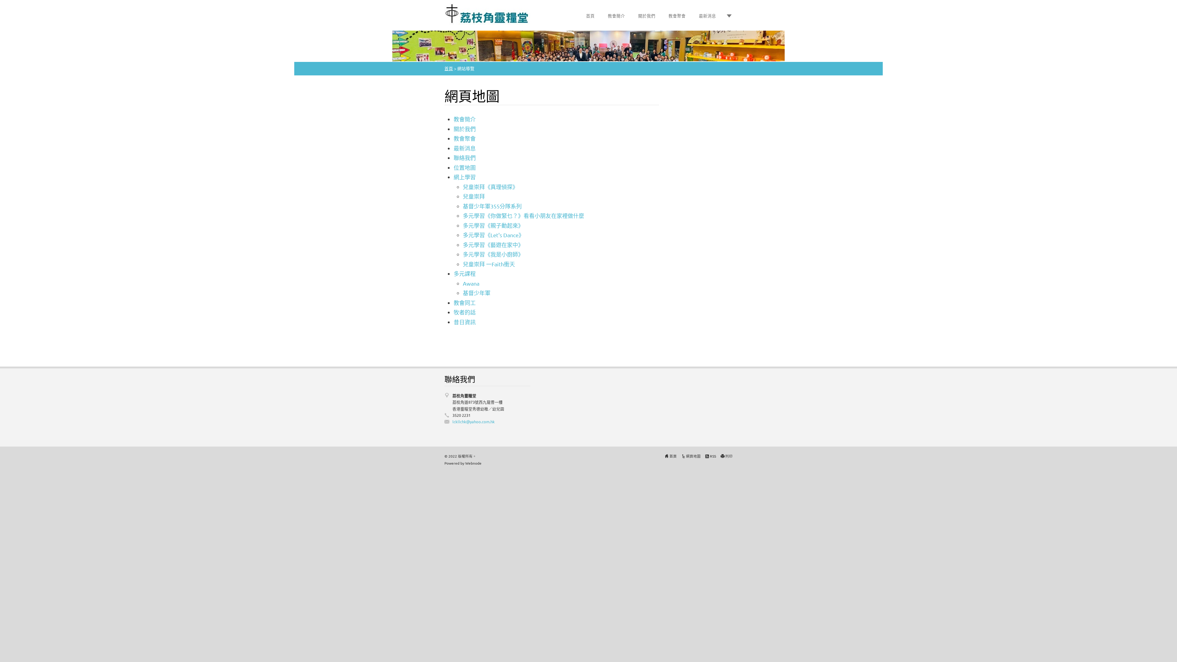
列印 (729, 456)
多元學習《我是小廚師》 (493, 254)
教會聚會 (677, 15)
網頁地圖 (693, 456)
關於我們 (646, 15)
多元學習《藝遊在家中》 (493, 245)
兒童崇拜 (474, 196)
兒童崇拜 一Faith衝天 (489, 264)
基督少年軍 (476, 293)
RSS (713, 456)
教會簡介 (616, 15)
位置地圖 (465, 167)
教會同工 (465, 302)
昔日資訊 (465, 322)
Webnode (473, 463)
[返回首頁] (487, 14)
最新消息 (707, 15)
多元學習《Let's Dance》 (493, 235)
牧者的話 (465, 312)
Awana (471, 283)
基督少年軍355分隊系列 (492, 206)
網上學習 (465, 177)
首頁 (590, 15)
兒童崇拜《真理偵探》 (490, 187)
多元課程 (465, 273)
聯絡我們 (465, 157)
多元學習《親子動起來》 (493, 225)
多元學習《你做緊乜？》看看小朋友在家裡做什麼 (523, 215)
